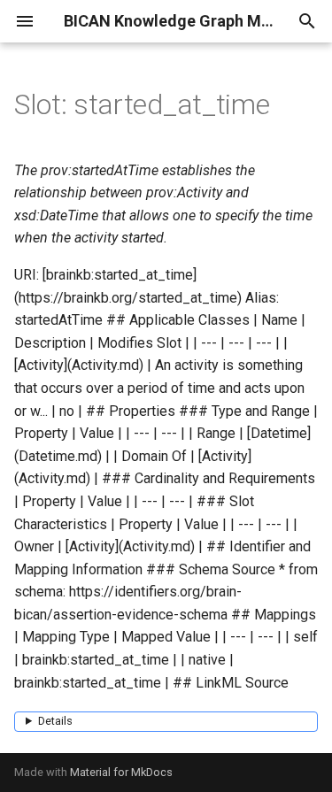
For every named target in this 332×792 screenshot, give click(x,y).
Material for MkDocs (121, 772)
